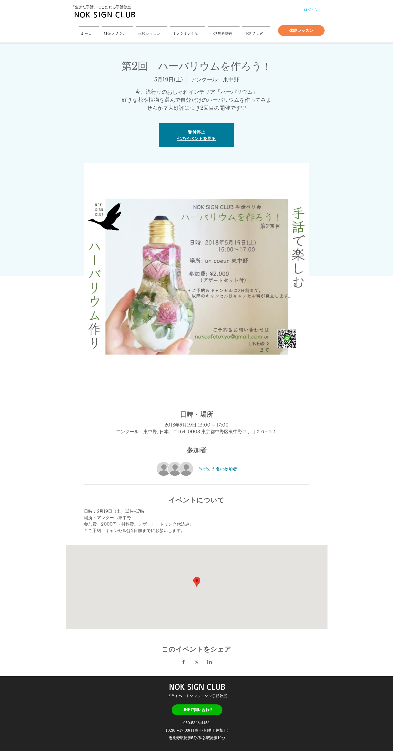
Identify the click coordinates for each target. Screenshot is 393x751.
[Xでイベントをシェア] (196, 662)
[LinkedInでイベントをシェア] (209, 662)
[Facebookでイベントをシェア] (183, 662)
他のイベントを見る (196, 138)
